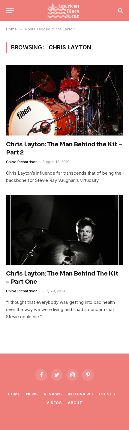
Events (107, 394)
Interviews (80, 394)
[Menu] (10, 10)
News (32, 394)
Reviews (53, 394)
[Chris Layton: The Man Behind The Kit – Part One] (64, 230)
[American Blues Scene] (64, 10)
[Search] (120, 10)
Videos (54, 402)
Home (14, 394)
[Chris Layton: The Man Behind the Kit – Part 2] (64, 100)
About (75, 402)
